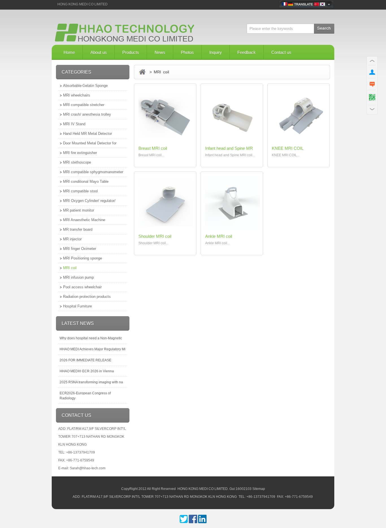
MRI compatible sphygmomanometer (93, 172)
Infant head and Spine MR (229, 148)
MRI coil (70, 268)
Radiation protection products (87, 296)
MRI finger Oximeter (79, 249)
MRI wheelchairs (76, 95)
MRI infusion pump (78, 277)
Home (69, 52)
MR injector (72, 239)
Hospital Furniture (77, 306)
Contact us (281, 52)
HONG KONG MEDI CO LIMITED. (203, 489)
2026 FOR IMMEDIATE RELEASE (85, 360)
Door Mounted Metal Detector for (89, 143)
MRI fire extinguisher (80, 153)
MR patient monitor (78, 210)
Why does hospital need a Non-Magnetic (91, 338)
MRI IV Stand (74, 124)
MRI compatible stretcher (83, 105)
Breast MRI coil (152, 148)
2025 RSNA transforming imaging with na (91, 382)
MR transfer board (77, 229)
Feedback (246, 52)
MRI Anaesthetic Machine (84, 220)
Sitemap (258, 489)
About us (98, 52)
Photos (187, 52)
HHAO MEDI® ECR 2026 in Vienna (87, 371)
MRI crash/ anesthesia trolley (87, 114)
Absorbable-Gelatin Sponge (85, 85)
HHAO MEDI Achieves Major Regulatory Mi (92, 349)
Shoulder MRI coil (154, 236)
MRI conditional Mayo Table (86, 181)
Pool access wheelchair (82, 287)
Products (130, 52)
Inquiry (215, 52)
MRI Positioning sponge (82, 258)
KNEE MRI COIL (287, 148)
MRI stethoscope (77, 162)
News (160, 52)
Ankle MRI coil (218, 236)
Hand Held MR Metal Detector (87, 133)
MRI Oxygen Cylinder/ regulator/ (89, 201)
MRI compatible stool (80, 191)
